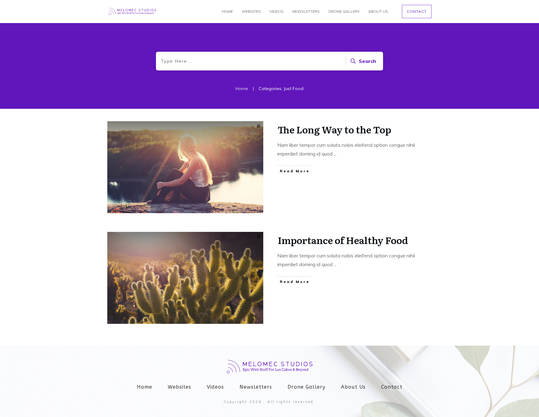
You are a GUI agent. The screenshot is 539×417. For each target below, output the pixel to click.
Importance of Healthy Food (343, 240)
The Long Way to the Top (334, 129)
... (335, 154)
